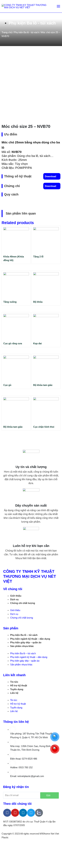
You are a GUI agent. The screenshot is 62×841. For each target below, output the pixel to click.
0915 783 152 (26, 767)
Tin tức (14, 682)
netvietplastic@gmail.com (30, 776)
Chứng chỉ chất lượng (22, 603)
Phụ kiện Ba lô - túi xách (32, 23)
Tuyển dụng (16, 689)
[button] (51, 176)
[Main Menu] (58, 6)
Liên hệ (14, 693)
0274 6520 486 (29, 758)
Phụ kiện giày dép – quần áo (25, 642)
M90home (45, 833)
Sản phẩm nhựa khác (22, 646)
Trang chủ (7, 32)
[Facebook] (7, 813)
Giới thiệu (15, 596)
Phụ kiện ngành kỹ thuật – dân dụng (30, 639)
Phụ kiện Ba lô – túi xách (24, 635)
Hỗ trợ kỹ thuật (18, 685)
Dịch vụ (14, 599)
